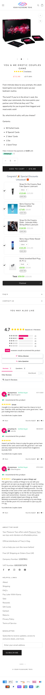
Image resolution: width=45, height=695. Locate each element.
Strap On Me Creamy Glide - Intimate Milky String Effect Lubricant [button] (28, 222)
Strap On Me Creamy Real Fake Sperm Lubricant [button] (30, 185)
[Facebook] (3, 569)
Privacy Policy (8, 619)
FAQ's (5, 294)
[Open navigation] (3, 5)
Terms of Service (9, 623)
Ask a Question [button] (23, 361)
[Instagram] (14, 569)
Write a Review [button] (23, 356)
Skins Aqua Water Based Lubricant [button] (29, 240)
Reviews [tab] (5, 368)
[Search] (38, 5)
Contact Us (8, 301)
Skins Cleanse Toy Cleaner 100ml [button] (26, 205)
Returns (6, 615)
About (5, 582)
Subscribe (12, 653)
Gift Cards (7, 607)
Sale (4, 598)
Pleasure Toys (34, 532)
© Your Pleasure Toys (22, 669)
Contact (6, 611)
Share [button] (6, 421)
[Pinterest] (20, 569)
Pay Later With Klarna (12, 594)
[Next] (27, 59)
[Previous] (17, 59)
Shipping (6, 586)
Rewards (6, 602)
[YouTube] (25, 569)
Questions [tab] (19, 368)
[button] (38, 421)
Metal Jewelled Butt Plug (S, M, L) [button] (29, 259)
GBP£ (22, 664)
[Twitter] (9, 569)
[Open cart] (42, 5)
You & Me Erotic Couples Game (12, 415)
